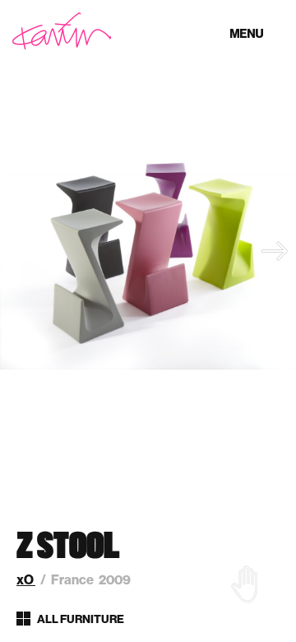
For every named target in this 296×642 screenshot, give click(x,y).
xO (25, 580)
